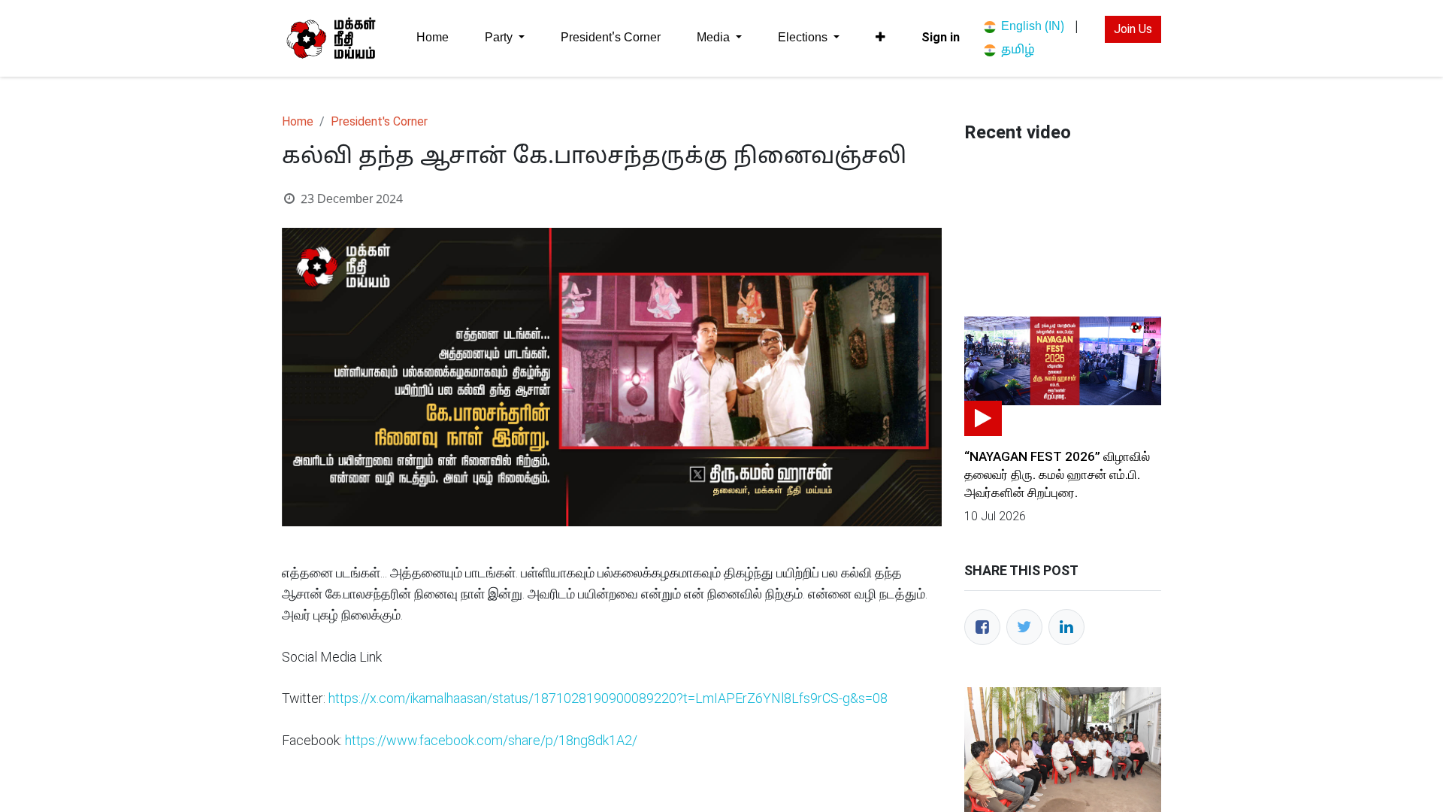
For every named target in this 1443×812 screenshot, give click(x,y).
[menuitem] (432, 38)
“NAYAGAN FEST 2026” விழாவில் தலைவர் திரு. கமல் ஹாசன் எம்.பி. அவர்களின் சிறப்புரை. (1057, 474)
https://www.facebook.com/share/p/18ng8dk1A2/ (491, 740)
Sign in (940, 37)
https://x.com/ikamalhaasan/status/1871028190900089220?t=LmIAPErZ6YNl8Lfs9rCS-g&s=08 (608, 698)
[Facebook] (982, 627)
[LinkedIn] (1066, 627)
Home (297, 121)
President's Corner (379, 121)
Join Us (1133, 29)
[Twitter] (1024, 627)
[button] (880, 38)
